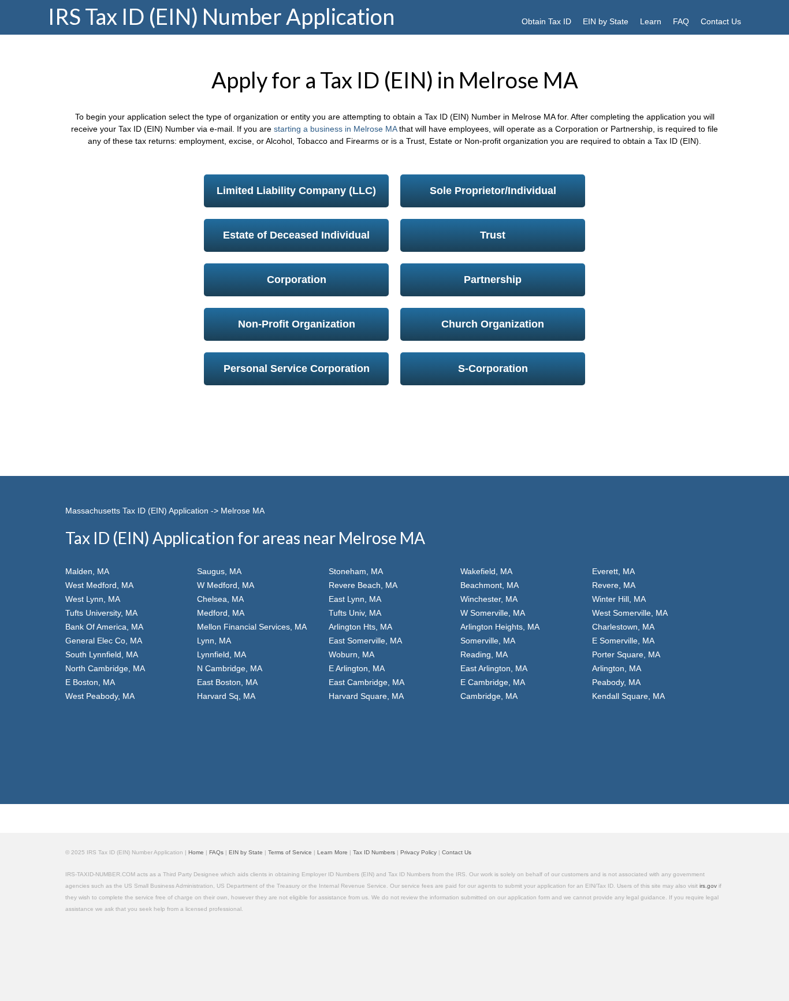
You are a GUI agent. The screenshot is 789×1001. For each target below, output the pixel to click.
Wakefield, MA (486, 571)
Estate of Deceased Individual (296, 235)
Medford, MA (220, 612)
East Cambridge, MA (366, 682)
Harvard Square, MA (366, 696)
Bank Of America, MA (104, 626)
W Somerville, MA (492, 612)
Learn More (332, 852)
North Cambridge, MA (105, 668)
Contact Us (721, 21)
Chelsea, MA (220, 599)
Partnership (493, 279)
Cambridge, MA (489, 696)
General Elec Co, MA (103, 640)
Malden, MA (87, 571)
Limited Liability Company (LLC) (296, 190)
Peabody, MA (616, 682)
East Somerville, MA (365, 640)
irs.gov (708, 886)
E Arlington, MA (357, 668)
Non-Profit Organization (296, 324)
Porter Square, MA (626, 654)
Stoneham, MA (356, 571)
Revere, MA (613, 585)
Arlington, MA (616, 668)
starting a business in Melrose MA (335, 128)
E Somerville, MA (623, 640)
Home (196, 852)
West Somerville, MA (630, 612)
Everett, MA (613, 571)
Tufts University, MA (101, 612)
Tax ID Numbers (374, 852)
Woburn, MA (351, 654)
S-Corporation (493, 368)
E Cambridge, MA (492, 682)
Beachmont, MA (489, 585)
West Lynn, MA (92, 599)
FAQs (216, 852)
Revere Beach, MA (363, 585)
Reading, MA (484, 654)
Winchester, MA (489, 599)
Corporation (296, 279)
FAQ (681, 21)
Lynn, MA (214, 640)
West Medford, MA (99, 585)
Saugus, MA (219, 571)
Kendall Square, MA (628, 696)
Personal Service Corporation (297, 368)
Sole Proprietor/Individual (493, 190)
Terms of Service (290, 852)
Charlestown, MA (623, 626)
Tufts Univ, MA (355, 612)
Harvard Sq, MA (226, 696)
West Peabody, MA (100, 696)
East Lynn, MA (355, 599)
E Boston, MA (90, 682)
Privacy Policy (418, 852)
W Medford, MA (225, 585)
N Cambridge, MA (229, 668)
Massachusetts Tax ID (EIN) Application (137, 510)
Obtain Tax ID (546, 21)
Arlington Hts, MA (360, 626)
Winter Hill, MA (619, 599)
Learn (650, 21)
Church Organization (492, 324)
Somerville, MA (487, 640)
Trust (492, 235)
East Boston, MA (227, 682)
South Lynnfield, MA (101, 654)
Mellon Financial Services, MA (252, 626)
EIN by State (605, 21)
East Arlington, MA (493, 668)
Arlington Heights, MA (499, 626)
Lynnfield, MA (221, 654)
